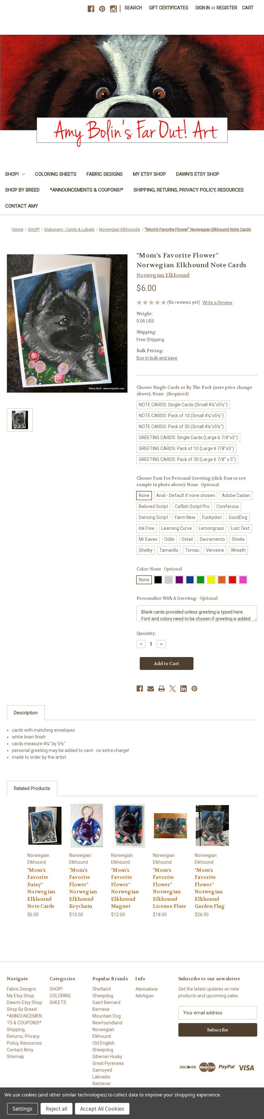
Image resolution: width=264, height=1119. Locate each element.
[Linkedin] (183, 688)
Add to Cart (128, 826)
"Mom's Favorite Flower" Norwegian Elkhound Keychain (83, 888)
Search (133, 7)
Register (227, 7)
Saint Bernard (106, 1002)
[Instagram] (113, 8)
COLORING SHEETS (55, 174)
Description (26, 713)
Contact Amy (21, 206)
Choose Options (45, 826)
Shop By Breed (22, 190)
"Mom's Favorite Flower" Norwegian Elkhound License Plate (169, 888)
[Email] (150, 688)
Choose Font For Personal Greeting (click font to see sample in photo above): (191, 481)
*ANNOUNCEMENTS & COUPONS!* (86, 190)
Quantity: (146, 633)
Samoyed (102, 1070)
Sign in (202, 7)
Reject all (56, 1108)
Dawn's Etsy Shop (197, 174)
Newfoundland (107, 1022)
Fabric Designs (105, 174)
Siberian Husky (107, 1056)
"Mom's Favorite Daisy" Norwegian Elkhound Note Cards (41, 888)
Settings (23, 1108)
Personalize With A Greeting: (177, 598)
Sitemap (15, 1056)
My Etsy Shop (149, 174)
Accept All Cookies (102, 1108)
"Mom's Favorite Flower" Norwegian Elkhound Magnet (125, 888)
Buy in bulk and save (157, 358)
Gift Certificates (168, 7)
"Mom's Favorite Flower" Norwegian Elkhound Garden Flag (210, 888)
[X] (172, 688)
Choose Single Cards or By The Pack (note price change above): (194, 391)
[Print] (161, 688)
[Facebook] (91, 8)
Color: (159, 569)
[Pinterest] (102, 8)
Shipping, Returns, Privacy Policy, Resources (189, 190)
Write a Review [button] (217, 302)
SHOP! (12, 174)
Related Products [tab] (32, 788)
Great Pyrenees (108, 1063)
